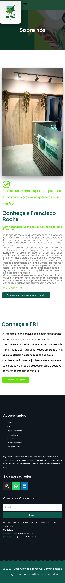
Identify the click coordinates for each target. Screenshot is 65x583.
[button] (25, 4)
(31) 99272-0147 (10, 533)
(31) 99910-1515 (10, 537)
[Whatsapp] (16, 486)
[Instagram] (7, 486)
